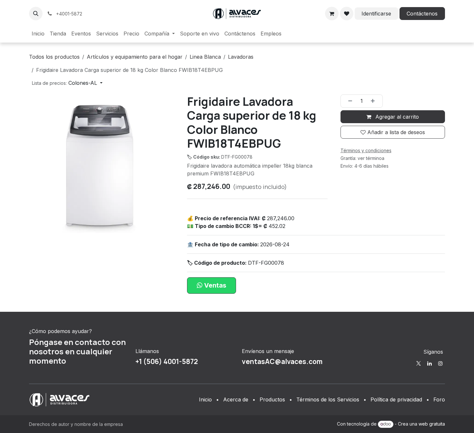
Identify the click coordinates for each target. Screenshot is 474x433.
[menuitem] (38, 33)
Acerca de (235, 399)
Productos (272, 399)
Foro (439, 399)
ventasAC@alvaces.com (282, 361)
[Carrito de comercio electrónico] (332, 13)
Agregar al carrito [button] (396, 116)
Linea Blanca (205, 57)
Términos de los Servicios (327, 399)
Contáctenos (422, 13)
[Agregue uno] (375, 101)
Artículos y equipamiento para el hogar (135, 57)
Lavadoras (240, 57)
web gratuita (432, 424)
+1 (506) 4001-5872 (166, 361)
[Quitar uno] (348, 101)
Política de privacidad (396, 399)
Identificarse (376, 13)
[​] (418, 363)
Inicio (205, 399)
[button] (36, 13)
